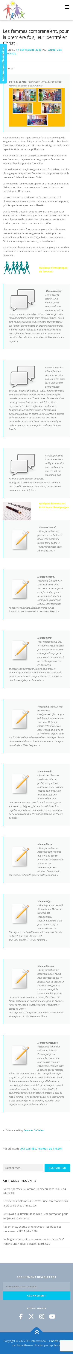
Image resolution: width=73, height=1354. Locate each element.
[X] (31, 1316)
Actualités (28, 1148)
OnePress (55, 1341)
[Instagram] (42, 1316)
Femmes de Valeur (50, 1148)
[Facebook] (21, 1316)
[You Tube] (52, 1316)
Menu (67, 7)
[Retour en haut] (36, 1332)
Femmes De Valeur (34, 1130)
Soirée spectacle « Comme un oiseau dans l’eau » (33, 1189)
